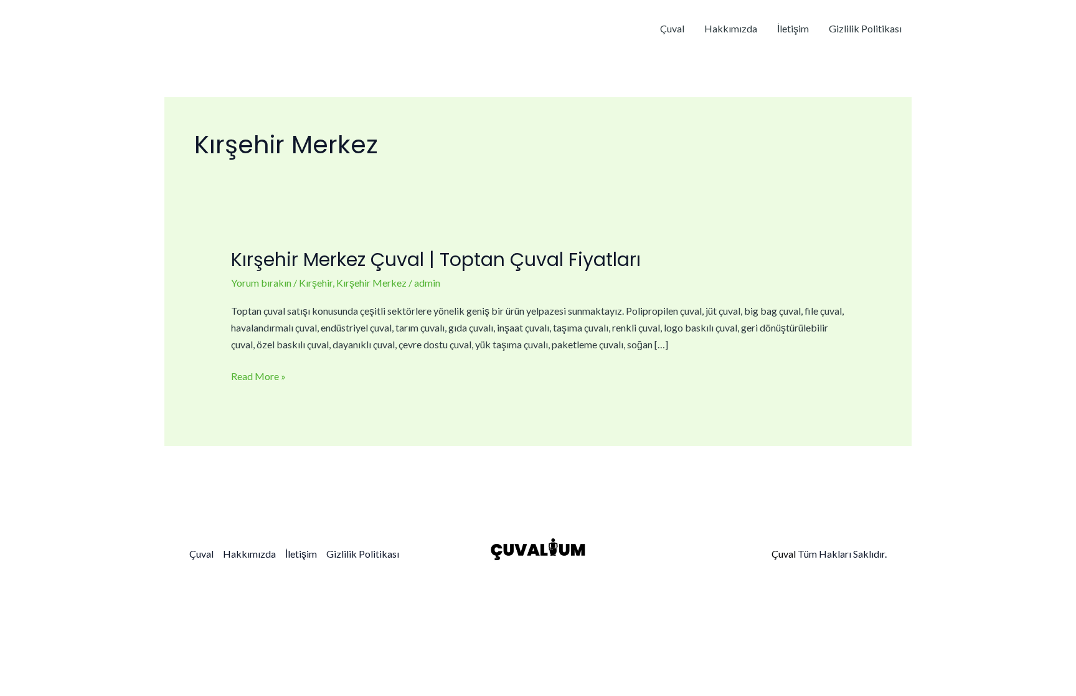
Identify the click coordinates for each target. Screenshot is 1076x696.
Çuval (672, 28)
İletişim (793, 28)
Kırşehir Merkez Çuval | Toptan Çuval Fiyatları (436, 259)
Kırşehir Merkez (371, 282)
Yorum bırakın (261, 282)
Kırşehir (316, 282)
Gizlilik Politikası (865, 28)
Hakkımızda (730, 28)
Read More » (258, 375)
